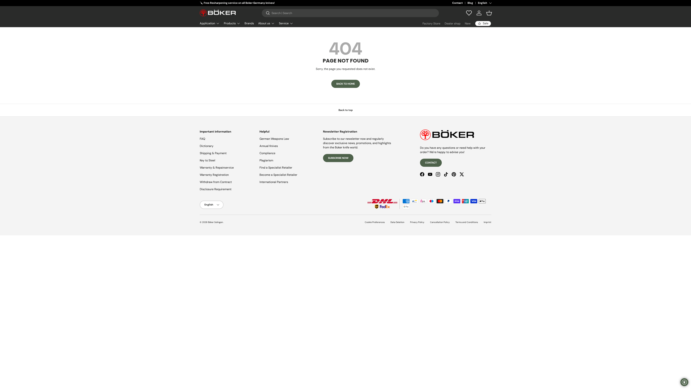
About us (264, 23)
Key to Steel (207, 160)
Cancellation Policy (440, 222)
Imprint (487, 222)
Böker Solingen (215, 222)
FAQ (202, 139)
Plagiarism (266, 160)
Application (207, 23)
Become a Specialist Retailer (278, 175)
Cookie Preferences (375, 222)
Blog (470, 3)
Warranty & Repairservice (217, 167)
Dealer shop (452, 23)
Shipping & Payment (213, 153)
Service (284, 23)
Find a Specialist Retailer (275, 167)
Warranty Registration (214, 175)
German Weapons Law (274, 139)
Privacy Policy (417, 222)
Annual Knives (268, 146)
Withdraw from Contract (216, 182)
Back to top (345, 110)
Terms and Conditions (466, 222)
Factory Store (431, 23)
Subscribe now (338, 158)
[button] (489, 13)
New (468, 23)
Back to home (345, 83)
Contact (457, 3)
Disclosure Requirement (215, 189)
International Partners (273, 182)
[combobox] (350, 13)
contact (431, 162)
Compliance (267, 153)
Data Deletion (397, 222)
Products (230, 23)
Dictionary (206, 146)
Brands (249, 23)
